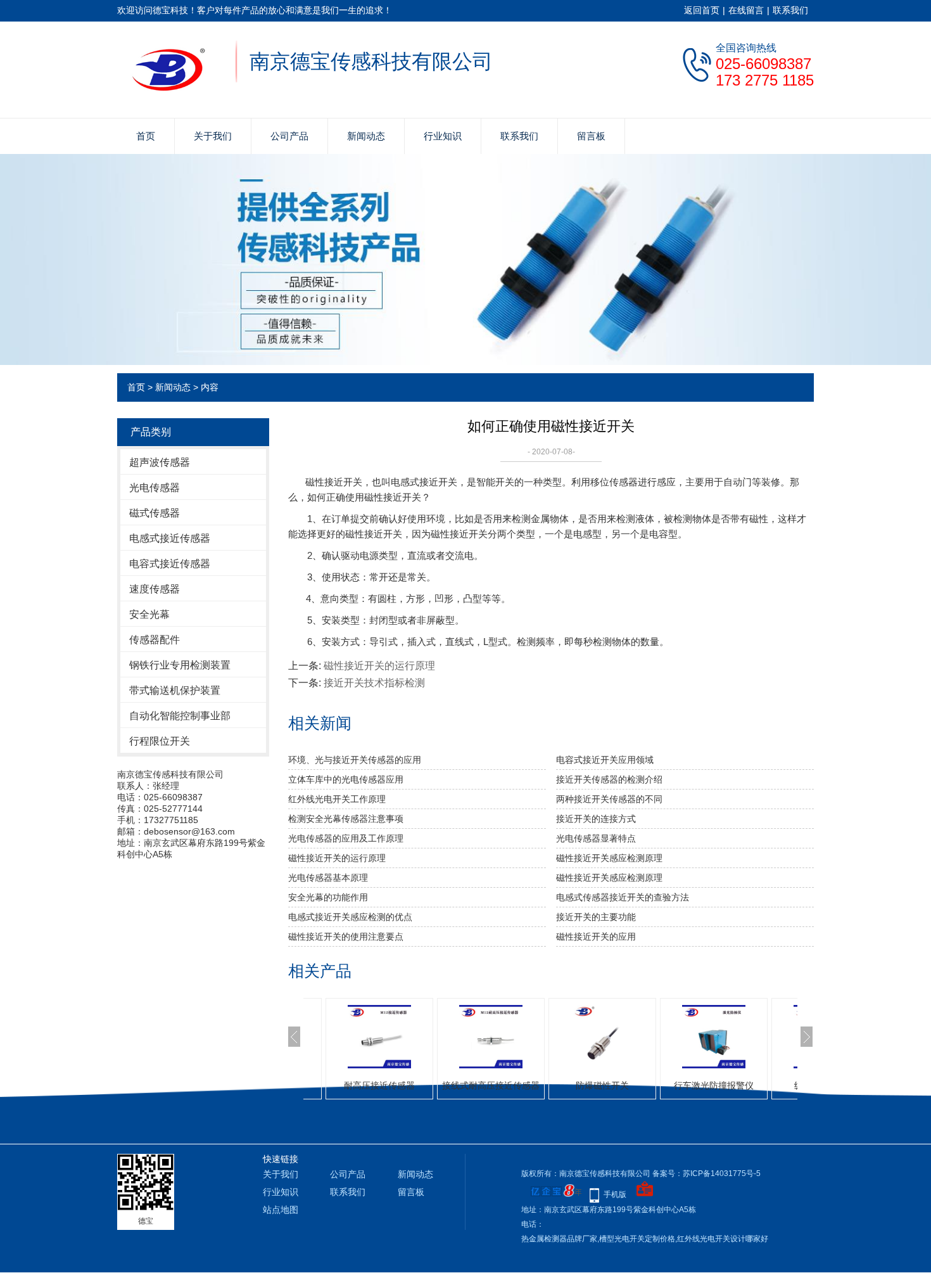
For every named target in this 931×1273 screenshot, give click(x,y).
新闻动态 (366, 136)
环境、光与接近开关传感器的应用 (354, 760)
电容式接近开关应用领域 (605, 760)
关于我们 (213, 136)
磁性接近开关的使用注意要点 (345, 936)
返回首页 (701, 10)
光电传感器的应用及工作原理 (345, 838)
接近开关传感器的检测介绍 (609, 779)
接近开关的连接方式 (596, 819)
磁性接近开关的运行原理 (379, 665)
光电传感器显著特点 (596, 838)
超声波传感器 (159, 462)
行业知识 (443, 136)
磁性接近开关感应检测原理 (609, 858)
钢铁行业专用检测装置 (180, 665)
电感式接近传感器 (169, 538)
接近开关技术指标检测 (374, 682)
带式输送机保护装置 (174, 690)
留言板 (591, 136)
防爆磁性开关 (501, 1085)
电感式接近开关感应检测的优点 (350, 917)
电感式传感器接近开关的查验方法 (622, 897)
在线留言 (746, 10)
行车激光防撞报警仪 (612, 1085)
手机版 (615, 1194)
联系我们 (790, 10)
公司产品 (289, 136)
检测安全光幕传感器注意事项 (345, 819)
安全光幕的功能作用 (328, 897)
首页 (145, 136)
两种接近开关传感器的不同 (609, 799)
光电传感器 (154, 487)
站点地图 (280, 1210)
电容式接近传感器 (169, 563)
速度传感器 (154, 589)
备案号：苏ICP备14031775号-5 (706, 1173)
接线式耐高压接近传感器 (389, 1085)
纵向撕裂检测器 (724, 1085)
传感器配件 (154, 639)
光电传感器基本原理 (328, 878)
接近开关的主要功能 (596, 917)
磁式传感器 (154, 513)
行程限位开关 (159, 741)
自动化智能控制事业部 (180, 715)
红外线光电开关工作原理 (337, 799)
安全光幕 (149, 614)
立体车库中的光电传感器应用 (345, 779)
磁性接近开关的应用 (596, 936)
